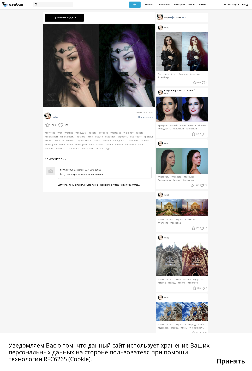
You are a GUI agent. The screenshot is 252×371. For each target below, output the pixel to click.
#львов (187, 279)
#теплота (163, 223)
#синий (174, 125)
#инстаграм (51, 136)
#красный (178, 129)
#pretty (109, 144)
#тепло (181, 283)
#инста (93, 132)
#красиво (110, 136)
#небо (201, 324)
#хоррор (103, 132)
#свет (183, 125)
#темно (107, 140)
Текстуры (179, 4)
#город (172, 283)
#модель (183, 74)
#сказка (81, 136)
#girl (108, 148)
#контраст (136, 136)
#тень (97, 140)
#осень (100, 148)
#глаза (48, 140)
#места (162, 283)
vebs (55, 117)
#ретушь (149, 136)
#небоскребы (196, 328)
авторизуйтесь (131, 184)
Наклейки (164, 4)
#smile (99, 144)
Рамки (202, 4)
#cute (62, 144)
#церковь (198, 279)
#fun (91, 144)
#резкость (74, 148)
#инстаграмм (67, 136)
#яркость (123, 136)
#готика (68, 132)
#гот (59, 132)
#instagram (51, 144)
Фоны (191, 4)
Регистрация (231, 4)
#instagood (81, 144)
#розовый (176, 223)
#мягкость (193, 219)
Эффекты (150, 4)
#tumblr (145, 140)
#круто (99, 136)
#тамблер (115, 132)
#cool (70, 144)
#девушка (81, 132)
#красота (195, 74)
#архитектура (165, 219)
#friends (49, 148)
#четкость (88, 148)
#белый (202, 125)
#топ (90, 136)
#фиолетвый (85, 140)
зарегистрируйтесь (109, 184)
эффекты (173, 17)
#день (184, 328)
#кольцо (59, 140)
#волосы (70, 140)
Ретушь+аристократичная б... (180, 90)
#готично (50, 132)
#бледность (119, 140)
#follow (119, 144)
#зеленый (191, 129)
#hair (141, 144)
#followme (130, 144)
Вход (245, 4)
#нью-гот (128, 132)
